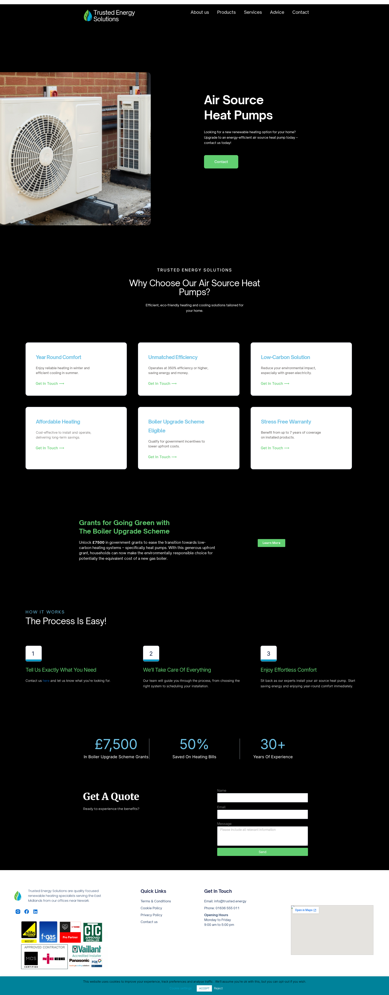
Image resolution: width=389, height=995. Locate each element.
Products (226, 12)
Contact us (149, 922)
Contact (300, 12)
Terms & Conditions (156, 901)
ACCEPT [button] (204, 988)
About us (200, 12)
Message (224, 824)
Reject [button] (218, 988)
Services (253, 12)
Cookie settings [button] (181, 988)
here (46, 681)
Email (221, 807)
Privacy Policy (151, 915)
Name (221, 790)
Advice (277, 12)
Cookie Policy (151, 908)
